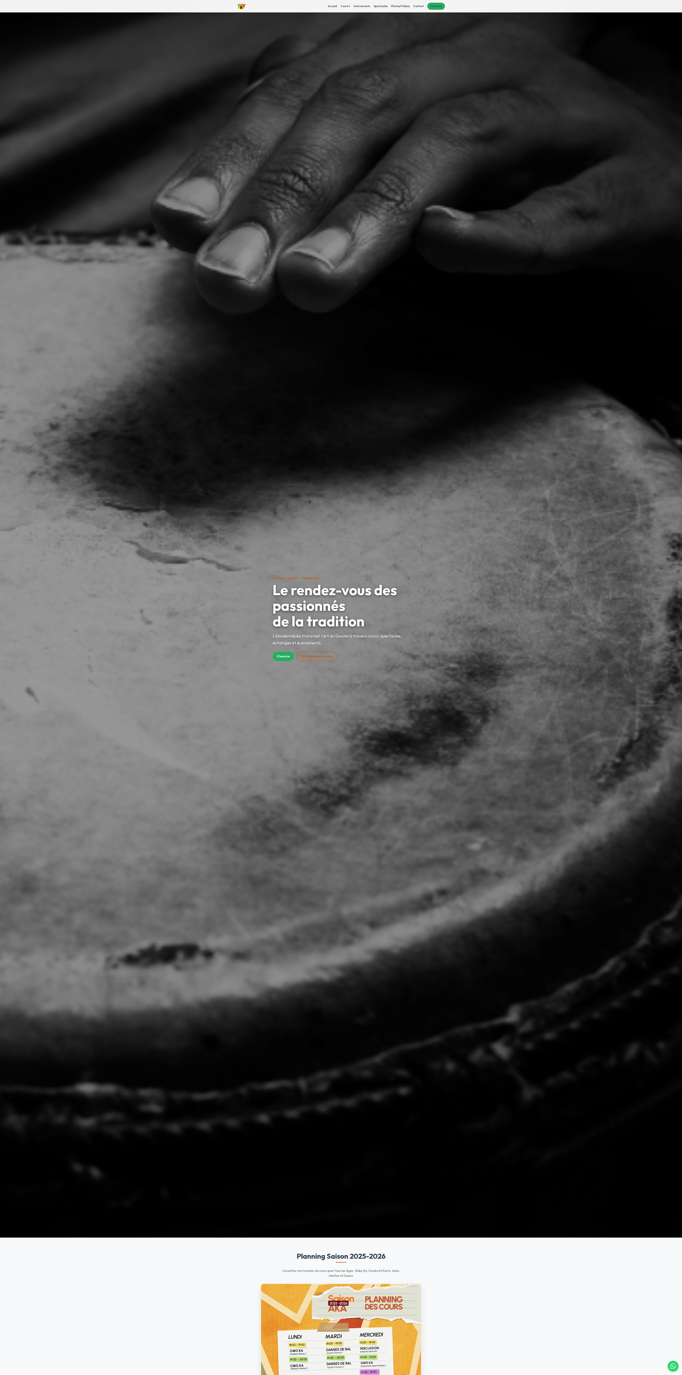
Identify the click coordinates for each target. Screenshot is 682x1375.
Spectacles (381, 6)
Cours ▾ (345, 6)
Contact (418, 6)
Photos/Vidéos (400, 6)
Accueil (332, 6)
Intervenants (362, 6)
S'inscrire (436, 6)
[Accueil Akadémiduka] (241, 6)
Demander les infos (319, 656)
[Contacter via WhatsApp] (673, 1366)
